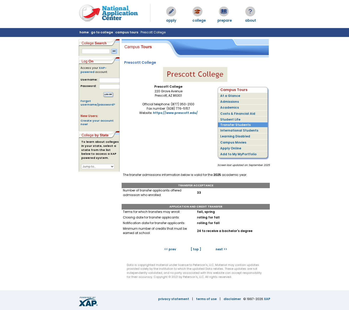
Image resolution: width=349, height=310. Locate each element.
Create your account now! (97, 122)
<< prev (170, 249)
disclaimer (232, 299)
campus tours (126, 32)
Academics (229, 107)
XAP (267, 299)
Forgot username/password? (97, 102)
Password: (88, 86)
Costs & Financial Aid (237, 113)
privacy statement (173, 299)
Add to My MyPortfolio (238, 154)
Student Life (230, 119)
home (84, 32)
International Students (239, 130)
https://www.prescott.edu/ (175, 113)
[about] (250, 11)
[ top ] (196, 249)
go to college (102, 32)
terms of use (206, 299)
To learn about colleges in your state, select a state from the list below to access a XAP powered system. (100, 150)
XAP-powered (93, 70)
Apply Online (230, 148)
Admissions (229, 101)
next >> (221, 249)
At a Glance (230, 96)
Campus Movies (233, 142)
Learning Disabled (235, 136)
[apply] (171, 11)
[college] (197, 11)
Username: (89, 79)
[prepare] (224, 11)
